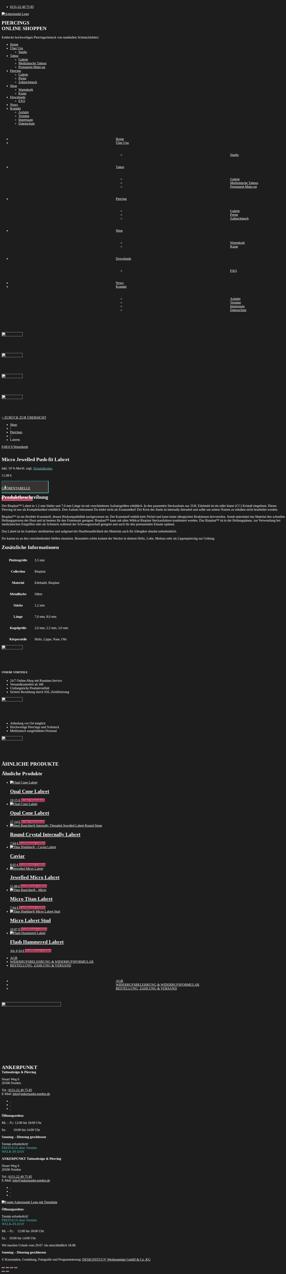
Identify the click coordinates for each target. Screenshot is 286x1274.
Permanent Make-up (31, 67)
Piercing (15, 71)
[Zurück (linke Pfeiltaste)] (3, 1271)
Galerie (23, 59)
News (14, 104)
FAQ (21, 101)
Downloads (17, 97)
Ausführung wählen (32, 843)
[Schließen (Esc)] (16, 1267)
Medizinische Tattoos (32, 63)
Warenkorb (25, 89)
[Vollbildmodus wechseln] (7, 1267)
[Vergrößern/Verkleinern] (3, 1267)
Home (14, 44)
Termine (23, 116)
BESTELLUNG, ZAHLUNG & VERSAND (40, 965)
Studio (22, 52)
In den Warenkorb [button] (33, 800)
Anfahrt (23, 112)
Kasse (22, 93)
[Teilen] (11, 1267)
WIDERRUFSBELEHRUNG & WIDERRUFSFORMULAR (52, 961)
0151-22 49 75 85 (20, 1090)
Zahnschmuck (27, 82)
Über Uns (16, 48)
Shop (13, 86)
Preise (22, 78)
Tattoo (14, 56)
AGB (13, 958)
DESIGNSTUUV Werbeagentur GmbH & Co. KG (116, 1259)
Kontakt (15, 108)
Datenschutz (26, 123)
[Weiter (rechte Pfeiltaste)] (7, 1271)
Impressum (25, 120)
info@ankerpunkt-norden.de (31, 1094)
